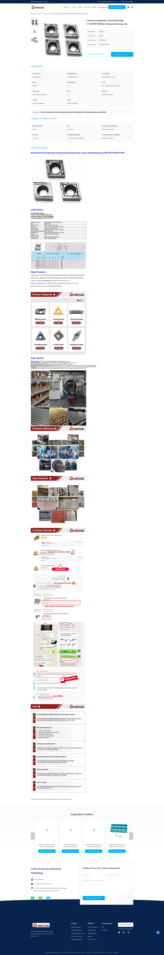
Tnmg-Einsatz (41, 799)
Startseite (66, 7)
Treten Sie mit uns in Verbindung (100, 54)
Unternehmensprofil (92, 927)
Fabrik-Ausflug (91, 930)
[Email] (50, 899)
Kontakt (93, 7)
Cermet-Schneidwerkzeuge (64, 799)
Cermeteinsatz (45, 13)
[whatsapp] (35, 899)
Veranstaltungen (102, 7)
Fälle (102, 927)
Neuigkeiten (104, 930)
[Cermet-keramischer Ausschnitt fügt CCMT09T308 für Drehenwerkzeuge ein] (62, 39)
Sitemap (90, 936)
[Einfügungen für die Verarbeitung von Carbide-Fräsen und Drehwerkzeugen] (70, 830)
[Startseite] (37, 7)
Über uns (87, 7)
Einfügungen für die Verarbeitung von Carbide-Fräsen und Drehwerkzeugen (70, 846)
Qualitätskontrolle (92, 933)
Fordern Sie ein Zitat (116, 7)
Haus (34, 13)
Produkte (73, 7)
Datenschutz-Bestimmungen (52, 952)
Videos (80, 7)
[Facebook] (158, 933)
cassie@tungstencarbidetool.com (42, 884)
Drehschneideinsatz (50, 799)
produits (39, 13)
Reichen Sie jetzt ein (93, 898)
